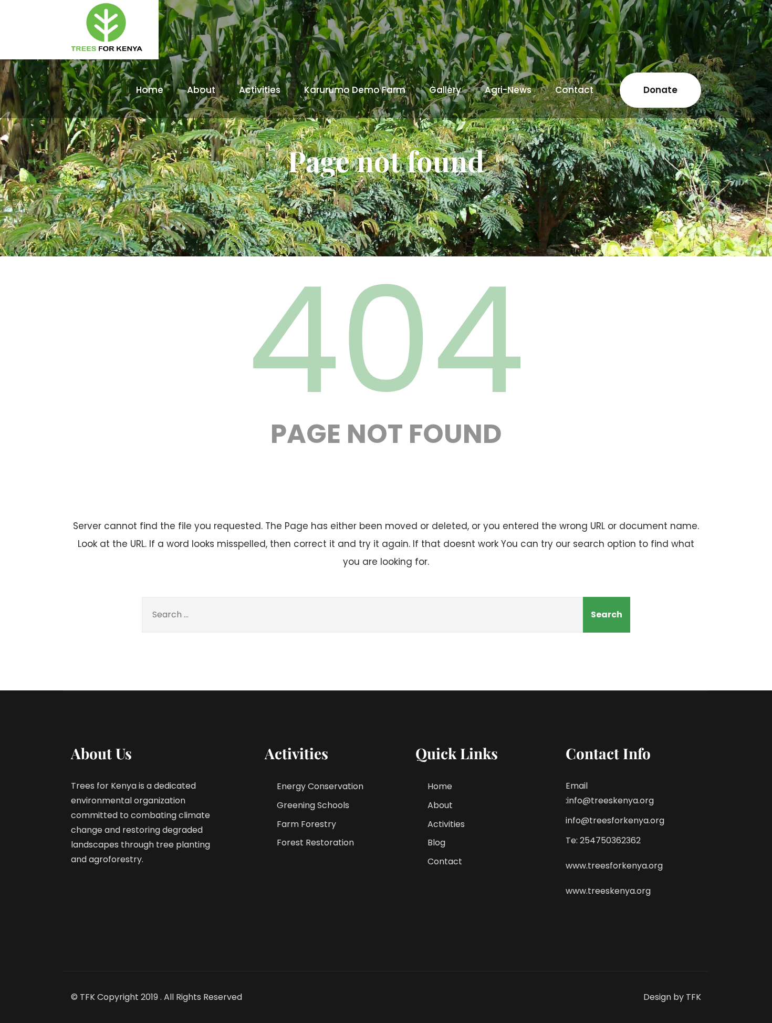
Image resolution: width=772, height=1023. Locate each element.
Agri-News (508, 90)
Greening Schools (313, 805)
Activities (259, 90)
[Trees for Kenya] (108, 27)
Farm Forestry (306, 824)
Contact (574, 90)
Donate (660, 90)
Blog (436, 842)
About (201, 90)
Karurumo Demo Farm (354, 90)
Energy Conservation (320, 786)
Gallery (445, 90)
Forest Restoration (315, 842)
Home (149, 90)
